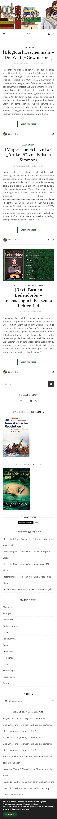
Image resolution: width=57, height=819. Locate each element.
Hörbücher (8, 657)
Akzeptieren (9, 814)
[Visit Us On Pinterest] (36, 400)
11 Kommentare (36, 63)
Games (6, 645)
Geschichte (8, 651)
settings (25, 809)
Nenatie (6, 769)
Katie (5, 757)
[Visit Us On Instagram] (20, 400)
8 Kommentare (38, 166)
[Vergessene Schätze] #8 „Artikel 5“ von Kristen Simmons (28, 154)
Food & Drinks (9, 638)
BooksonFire (14, 133)
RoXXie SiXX (9, 738)
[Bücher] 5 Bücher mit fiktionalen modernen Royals (27, 589)
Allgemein (28, 47)
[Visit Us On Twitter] (31, 400)
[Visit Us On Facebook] (25, 400)
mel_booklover (9, 719)
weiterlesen (28, 124)
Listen (5, 664)
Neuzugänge (9, 670)
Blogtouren (8, 619)
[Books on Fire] (28, 13)
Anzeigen (7, 613)
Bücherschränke (10, 626)
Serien (6, 683)
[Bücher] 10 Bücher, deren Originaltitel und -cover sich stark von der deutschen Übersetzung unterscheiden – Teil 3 (28, 724)
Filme (5, 632)
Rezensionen (35, 285)
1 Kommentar (35, 312)
